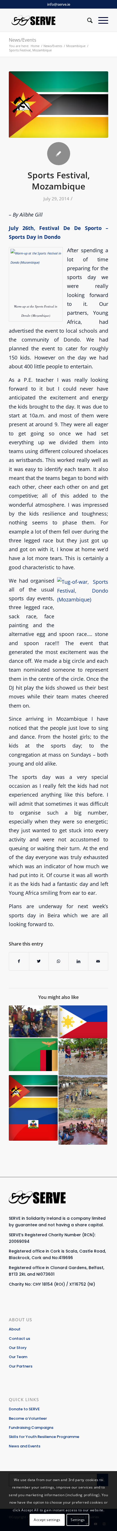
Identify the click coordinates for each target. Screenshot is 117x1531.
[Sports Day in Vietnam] (82, 1056)
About (14, 1329)
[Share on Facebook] (19, 961)
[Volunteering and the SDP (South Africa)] (82, 1091)
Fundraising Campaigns (31, 1427)
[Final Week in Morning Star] (82, 1126)
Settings (78, 1519)
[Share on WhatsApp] (58, 961)
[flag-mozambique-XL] (58, 104)
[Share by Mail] (98, 961)
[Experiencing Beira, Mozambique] (33, 1021)
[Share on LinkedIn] (78, 961)
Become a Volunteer (28, 1418)
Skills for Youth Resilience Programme (44, 1436)
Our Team (18, 1357)
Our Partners (20, 1366)
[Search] (87, 20)
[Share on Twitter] (39, 961)
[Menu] (100, 20)
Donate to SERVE (24, 1409)
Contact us (19, 1338)
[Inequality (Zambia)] (33, 1054)
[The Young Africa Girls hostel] (33, 1091)
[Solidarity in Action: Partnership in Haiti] (33, 1124)
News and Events (24, 1446)
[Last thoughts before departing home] (82, 1021)
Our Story (18, 1347)
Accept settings (47, 1519)
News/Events (22, 40)
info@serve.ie (58, 4)
